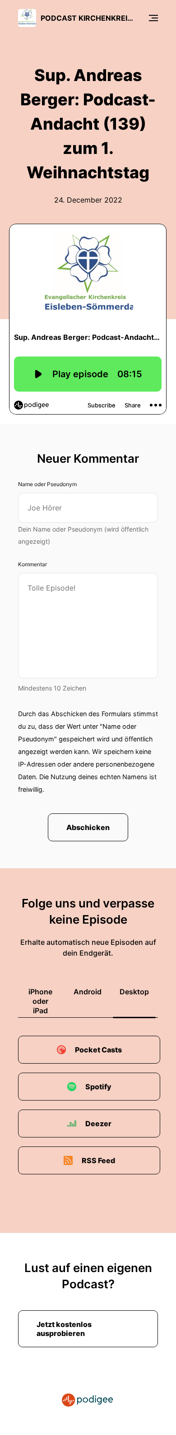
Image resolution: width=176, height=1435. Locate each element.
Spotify (98, 1086)
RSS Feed (98, 1160)
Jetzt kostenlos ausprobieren (64, 1329)
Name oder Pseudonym (47, 484)
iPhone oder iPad (40, 1001)
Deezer (98, 1123)
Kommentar (32, 564)
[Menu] (153, 18)
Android (88, 991)
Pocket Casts (98, 1049)
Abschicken (88, 827)
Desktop (134, 991)
